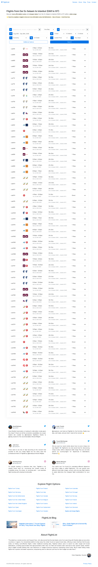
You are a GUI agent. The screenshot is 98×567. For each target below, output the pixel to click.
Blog (84, 2)
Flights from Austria (42, 503)
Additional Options (28, 42)
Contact (94, 2)
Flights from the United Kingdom (17, 503)
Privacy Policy (87, 563)
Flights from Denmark (71, 507)
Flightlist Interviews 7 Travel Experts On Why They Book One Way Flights (32, 524)
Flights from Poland (41, 488)
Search (69, 42)
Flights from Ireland (71, 503)
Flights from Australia (71, 488)
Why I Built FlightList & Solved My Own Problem (75, 524)
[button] (39, 29)
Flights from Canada (42, 496)
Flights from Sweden (42, 511)
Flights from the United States (16, 499)
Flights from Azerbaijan (15, 511)
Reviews (75, 2)
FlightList (5, 2)
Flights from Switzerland (43, 507)
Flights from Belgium (42, 499)
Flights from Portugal (71, 492)
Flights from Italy (41, 492)
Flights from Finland (71, 499)
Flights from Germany (14, 492)
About (80, 2)
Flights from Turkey (14, 488)
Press (88, 2)
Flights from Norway (71, 496)
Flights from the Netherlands (16, 496)
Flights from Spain (13, 507)
